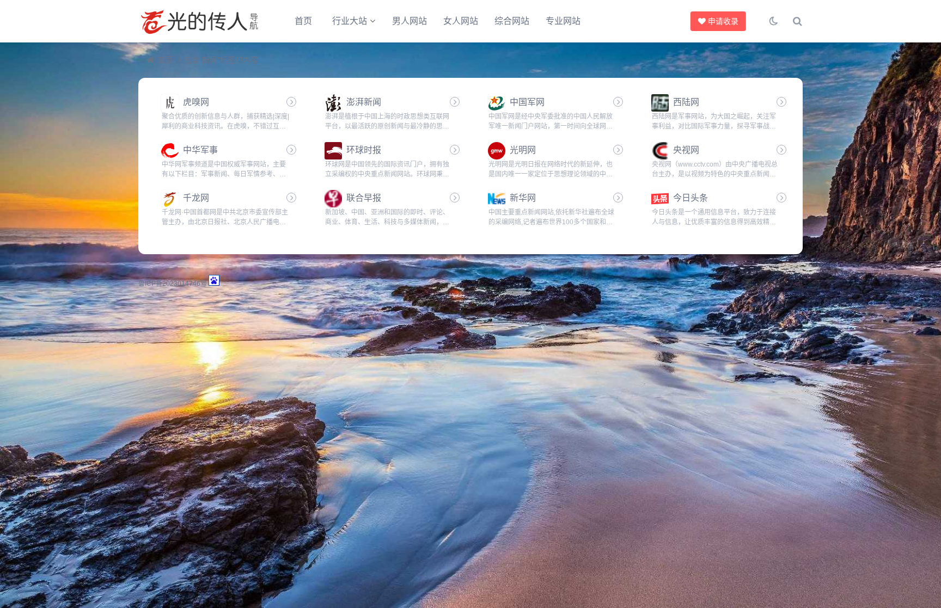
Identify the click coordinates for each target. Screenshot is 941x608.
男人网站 (409, 21)
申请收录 (721, 21)
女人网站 (460, 21)
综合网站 (511, 21)
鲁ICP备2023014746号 (172, 283)
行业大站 (349, 21)
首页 (303, 21)
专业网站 (563, 21)
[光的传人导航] (198, 21)
